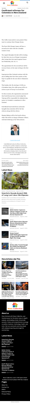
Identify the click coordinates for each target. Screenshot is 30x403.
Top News (4, 8)
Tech (11, 243)
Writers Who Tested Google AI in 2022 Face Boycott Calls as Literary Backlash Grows (19, 247)
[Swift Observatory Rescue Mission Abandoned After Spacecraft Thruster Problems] (5, 222)
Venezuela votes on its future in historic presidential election (22, 164)
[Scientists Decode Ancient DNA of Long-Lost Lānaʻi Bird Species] (15, 180)
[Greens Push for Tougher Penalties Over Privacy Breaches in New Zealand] (8, 265)
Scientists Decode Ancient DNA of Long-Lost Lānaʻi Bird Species (15, 194)
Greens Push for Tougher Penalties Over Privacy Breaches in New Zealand (7, 273)
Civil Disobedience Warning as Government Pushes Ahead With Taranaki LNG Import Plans (22, 273)
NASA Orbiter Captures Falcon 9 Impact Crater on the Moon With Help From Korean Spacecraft (18, 212)
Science (3, 191)
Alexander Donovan (10, 191)
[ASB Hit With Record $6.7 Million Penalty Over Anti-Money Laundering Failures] (8, 286)
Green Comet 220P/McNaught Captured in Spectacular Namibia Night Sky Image (18, 235)
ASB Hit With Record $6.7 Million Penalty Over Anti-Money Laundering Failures (8, 294)
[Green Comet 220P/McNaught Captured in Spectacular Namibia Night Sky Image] (5, 234)
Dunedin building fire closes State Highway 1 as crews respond (22, 293)
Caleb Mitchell (9, 15)
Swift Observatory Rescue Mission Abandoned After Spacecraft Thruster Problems (19, 224)
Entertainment (13, 231)
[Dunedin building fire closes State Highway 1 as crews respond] (22, 286)
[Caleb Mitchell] (3, 16)
